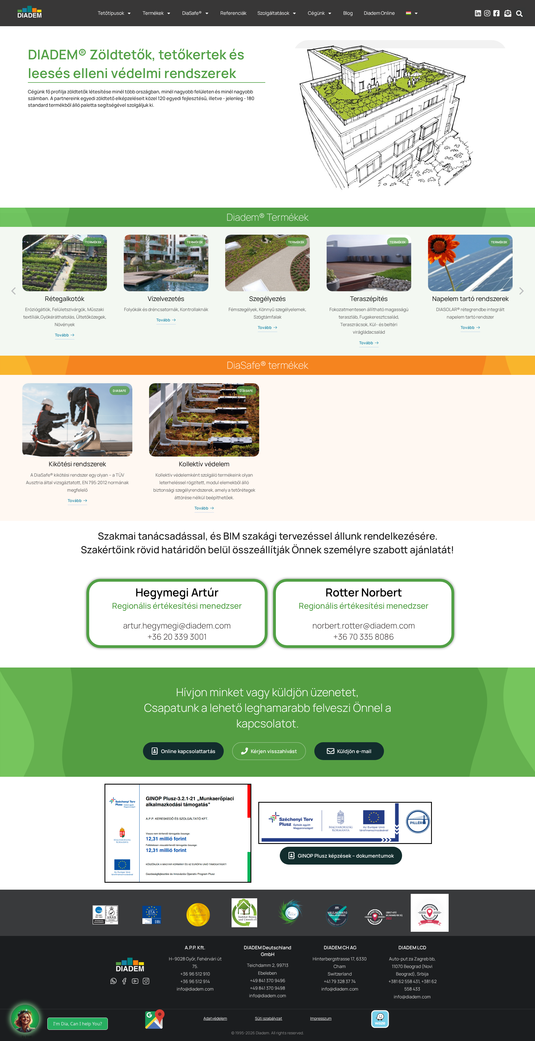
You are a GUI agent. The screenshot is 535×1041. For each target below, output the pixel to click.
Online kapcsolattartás (188, 751)
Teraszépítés (369, 298)
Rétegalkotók (64, 298)
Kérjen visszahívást (274, 751)
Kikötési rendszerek (77, 463)
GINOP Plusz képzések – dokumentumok (346, 855)
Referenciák (233, 13)
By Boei (27, 1036)
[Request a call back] (25, 1019)
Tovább (62, 335)
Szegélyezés (267, 298)
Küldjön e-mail (354, 751)
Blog (348, 13)
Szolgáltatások (273, 13)
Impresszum (321, 1018)
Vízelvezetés (166, 298)
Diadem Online (379, 13)
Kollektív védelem (204, 463)
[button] (520, 14)
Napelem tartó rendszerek (470, 298)
